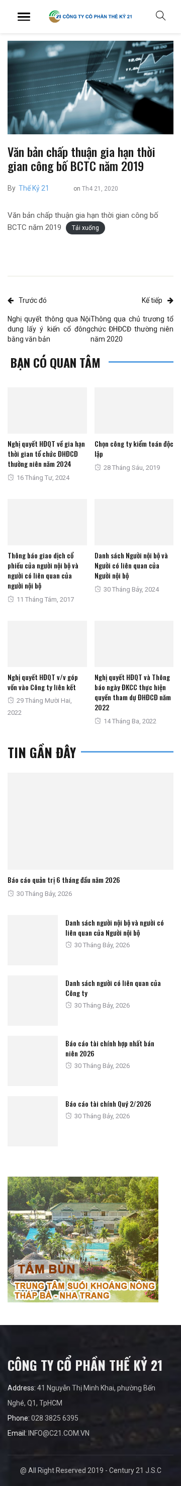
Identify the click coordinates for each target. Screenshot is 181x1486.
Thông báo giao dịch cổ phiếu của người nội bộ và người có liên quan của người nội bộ (43, 570)
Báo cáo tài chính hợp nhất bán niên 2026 (109, 1048)
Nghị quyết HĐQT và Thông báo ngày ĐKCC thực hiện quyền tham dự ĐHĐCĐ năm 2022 (133, 692)
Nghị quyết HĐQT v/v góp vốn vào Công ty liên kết (43, 682)
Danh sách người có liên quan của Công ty (113, 987)
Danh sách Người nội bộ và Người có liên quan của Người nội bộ (131, 565)
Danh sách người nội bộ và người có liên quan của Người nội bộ (114, 927)
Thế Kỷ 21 (34, 188)
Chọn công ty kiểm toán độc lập (134, 448)
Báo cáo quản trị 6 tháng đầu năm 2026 (64, 879)
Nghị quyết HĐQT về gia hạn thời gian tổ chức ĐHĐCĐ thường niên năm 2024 (46, 453)
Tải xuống (85, 227)
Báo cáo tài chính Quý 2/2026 (108, 1103)
